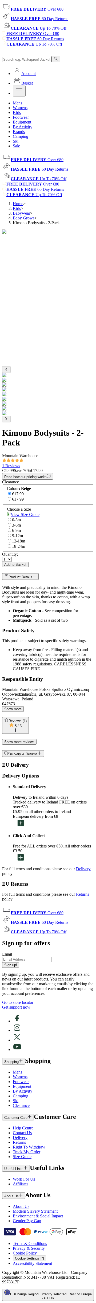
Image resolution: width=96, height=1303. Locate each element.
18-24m (18, 546)
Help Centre (23, 1128)
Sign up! (10, 965)
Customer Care (15, 1118)
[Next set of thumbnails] (6, 419)
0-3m (16, 520)
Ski (15, 1100)
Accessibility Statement (32, 1263)
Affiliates (20, 1184)
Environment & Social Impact (38, 1216)
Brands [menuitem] (19, 131)
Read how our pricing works (25, 477)
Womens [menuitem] (20, 107)
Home (18, 203)
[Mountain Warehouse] (26, 53)
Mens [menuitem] (17, 103)
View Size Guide (25, 514)
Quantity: (10, 554)
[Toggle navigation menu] (19, 91)
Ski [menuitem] (15, 141)
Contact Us (22, 1132)
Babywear (21, 213)
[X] (17, 1040)
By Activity (22, 1091)
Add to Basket (15, 565)
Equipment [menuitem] (22, 122)
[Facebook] (17, 1021)
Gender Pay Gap (27, 1220)
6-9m (16, 530)
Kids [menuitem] (17, 112)
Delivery (83, 869)
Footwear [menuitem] (21, 117)
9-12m (17, 535)
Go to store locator (17, 1002)
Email (7, 954)
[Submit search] (55, 59)
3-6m (16, 525)
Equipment (22, 1086)
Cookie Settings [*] (29, 1258)
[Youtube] (17, 1049)
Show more (13, 709)
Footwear (21, 1081)
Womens (20, 1077)
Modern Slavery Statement (35, 1211)
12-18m (18, 541)
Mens (17, 1072)
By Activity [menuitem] (22, 127)
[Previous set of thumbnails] (6, 369)
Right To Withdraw (29, 1147)
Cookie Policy (25, 1253)
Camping (20, 1096)
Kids (17, 208)
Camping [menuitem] (20, 136)
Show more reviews (19, 742)
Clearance (21, 1105)
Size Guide (22, 1156)
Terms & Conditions (30, 1243)
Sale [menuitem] (16, 146)
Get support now (16, 1007)
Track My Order (26, 1152)
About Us (11, 1196)
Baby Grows (23, 218)
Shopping (11, 1062)
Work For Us (24, 1179)
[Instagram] (17, 1030)
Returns (82, 894)
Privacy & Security (29, 1248)
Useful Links (13, 1169)
